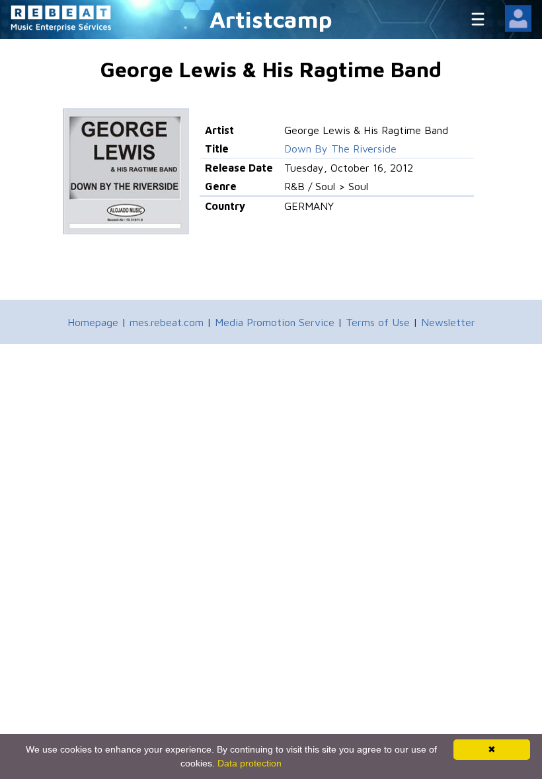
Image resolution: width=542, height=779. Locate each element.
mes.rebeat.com (167, 322)
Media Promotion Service (274, 322)
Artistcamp (271, 18)
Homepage (92, 322)
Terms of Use (378, 322)
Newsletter (448, 322)
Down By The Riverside (340, 148)
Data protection (249, 763)
